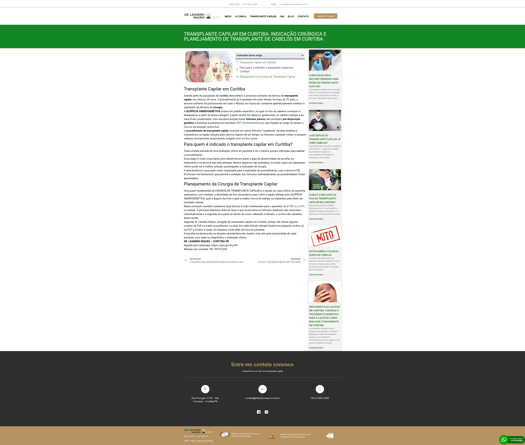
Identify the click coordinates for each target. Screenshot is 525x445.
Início (228, 16)
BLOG (291, 16)
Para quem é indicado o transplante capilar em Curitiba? (266, 69)
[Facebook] (259, 412)
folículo (188, 126)
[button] (302, 55)
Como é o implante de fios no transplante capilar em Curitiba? (322, 198)
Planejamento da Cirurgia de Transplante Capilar (267, 76)
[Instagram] (266, 412)
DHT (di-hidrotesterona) (250, 122)
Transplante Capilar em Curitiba (258, 62)
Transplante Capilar (263, 16)
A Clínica (240, 16)
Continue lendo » (316, 103)
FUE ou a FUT (296, 206)
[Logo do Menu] (203, 16)
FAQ (282, 16)
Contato (303, 16)
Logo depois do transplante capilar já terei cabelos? (324, 139)
